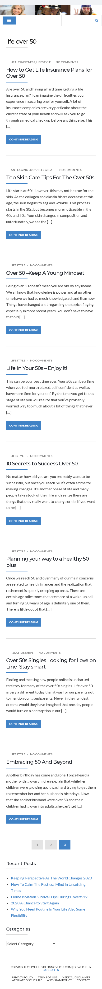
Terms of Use (47, 977)
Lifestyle (43, 62)
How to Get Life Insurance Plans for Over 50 (49, 73)
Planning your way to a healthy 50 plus (47, 562)
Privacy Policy (22, 977)
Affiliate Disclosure (27, 980)
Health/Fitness (23, 62)
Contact (83, 980)
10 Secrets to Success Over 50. (42, 463)
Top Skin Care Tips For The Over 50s (50, 177)
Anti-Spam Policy (59, 980)
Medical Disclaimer (76, 977)
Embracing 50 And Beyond (39, 762)
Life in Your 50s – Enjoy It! (36, 368)
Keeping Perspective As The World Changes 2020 (51, 878)
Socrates (51, 970)
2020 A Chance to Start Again (35, 903)
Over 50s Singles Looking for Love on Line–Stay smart (51, 663)
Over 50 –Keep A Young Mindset (45, 273)
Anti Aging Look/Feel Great (32, 170)
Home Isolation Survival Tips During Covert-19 (50, 897)
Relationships (22, 652)
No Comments (67, 62)
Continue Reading (23, 139)
